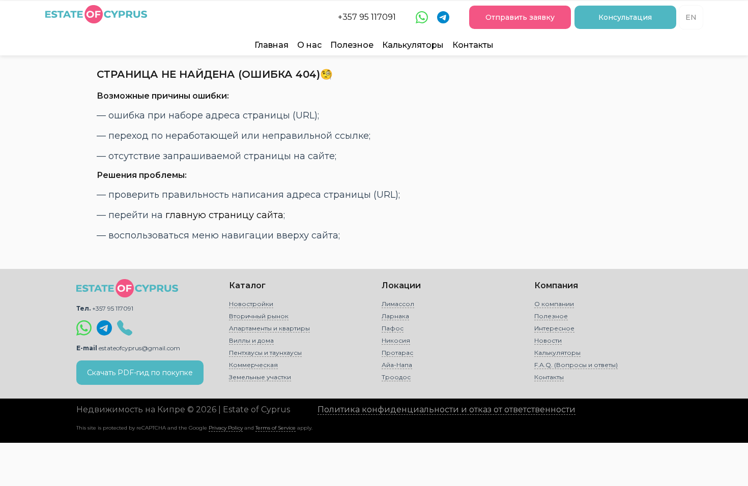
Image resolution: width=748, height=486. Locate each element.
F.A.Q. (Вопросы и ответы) (576, 365)
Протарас (397, 352)
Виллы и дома (251, 340)
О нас (309, 45)
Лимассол (398, 304)
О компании (554, 304)
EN (691, 17)
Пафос (393, 328)
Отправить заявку (520, 17)
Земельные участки (260, 377)
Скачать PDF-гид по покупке (140, 372)
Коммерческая (253, 365)
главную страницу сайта (224, 215)
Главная (271, 45)
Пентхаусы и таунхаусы (265, 352)
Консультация (625, 17)
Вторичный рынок (259, 316)
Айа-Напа (397, 365)
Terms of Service (275, 427)
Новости (548, 340)
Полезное (351, 45)
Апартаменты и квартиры (269, 328)
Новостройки (251, 304)
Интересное (554, 328)
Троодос (396, 377)
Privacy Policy (226, 427)
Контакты (473, 45)
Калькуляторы (413, 45)
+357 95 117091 (367, 17)
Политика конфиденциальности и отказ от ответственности (447, 409)
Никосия (396, 340)
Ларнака (395, 316)
